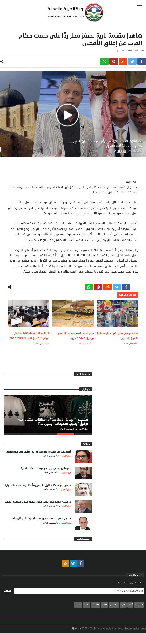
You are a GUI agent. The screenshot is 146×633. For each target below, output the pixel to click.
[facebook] (141, 61)
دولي (104, 604)
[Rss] (65, 563)
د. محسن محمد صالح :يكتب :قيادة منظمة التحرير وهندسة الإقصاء (38, 501)
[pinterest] (114, 61)
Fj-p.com (76, 628)
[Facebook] (80, 563)
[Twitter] (73, 563)
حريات (78, 604)
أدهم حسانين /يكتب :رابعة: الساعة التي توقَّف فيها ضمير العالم (38, 451)
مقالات (95, 604)
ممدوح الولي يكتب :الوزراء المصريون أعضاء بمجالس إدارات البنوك (37, 485)
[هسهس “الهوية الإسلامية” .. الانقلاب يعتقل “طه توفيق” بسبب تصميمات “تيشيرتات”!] (48, 414)
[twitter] (132, 61)
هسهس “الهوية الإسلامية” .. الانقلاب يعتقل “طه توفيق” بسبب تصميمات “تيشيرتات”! (53, 421)
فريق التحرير (83, 429)
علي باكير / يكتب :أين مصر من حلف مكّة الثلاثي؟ (46, 468)
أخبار (119, 50)
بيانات (87, 604)
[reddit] (123, 61)
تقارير (123, 604)
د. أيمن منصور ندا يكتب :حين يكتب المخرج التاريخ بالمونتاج (42, 518)
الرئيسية (139, 604)
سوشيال (114, 604)
